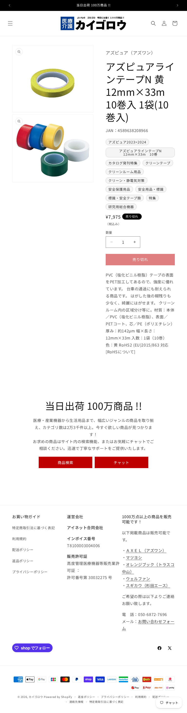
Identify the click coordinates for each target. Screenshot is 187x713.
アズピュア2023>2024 (127, 142)
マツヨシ (134, 557)
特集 (152, 198)
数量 (109, 232)
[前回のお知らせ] (9, 5)
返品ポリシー (23, 560)
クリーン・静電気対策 (126, 180)
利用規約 (19, 538)
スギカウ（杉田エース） (148, 585)
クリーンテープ (157, 162)
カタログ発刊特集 (123, 162)
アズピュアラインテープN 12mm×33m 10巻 (142, 152)
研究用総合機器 (121, 206)
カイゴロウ (36, 697)
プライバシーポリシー (30, 571)
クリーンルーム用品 (124, 171)
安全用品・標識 (151, 189)
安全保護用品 (119, 189)
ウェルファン (138, 578)
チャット (121, 462)
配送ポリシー (23, 549)
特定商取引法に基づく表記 (33, 527)
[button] (10, 23)
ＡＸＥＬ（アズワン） (146, 550)
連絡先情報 (76, 702)
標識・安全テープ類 (124, 198)
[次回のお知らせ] (177, 5)
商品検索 (65, 462)
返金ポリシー (86, 697)
